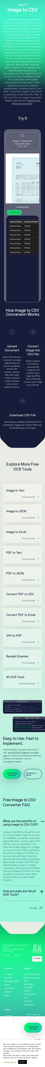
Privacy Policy (22, 1058)
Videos (7, 984)
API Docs (28, 1001)
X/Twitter (8, 1019)
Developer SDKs (11, 981)
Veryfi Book (9, 988)
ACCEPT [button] (22, 1062)
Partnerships (30, 994)
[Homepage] (22, 4)
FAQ (26, 997)
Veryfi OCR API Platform (19, 752)
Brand (7, 995)
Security (8, 977)
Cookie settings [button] (10, 1062)
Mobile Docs (29, 1004)
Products (8, 974)
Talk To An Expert (32, 974)
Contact (27, 990)
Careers (8, 991)
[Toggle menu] (5, 5)
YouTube (8, 1022)
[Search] (40, 5)
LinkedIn (8, 1015)
